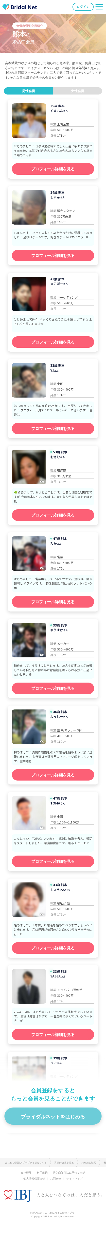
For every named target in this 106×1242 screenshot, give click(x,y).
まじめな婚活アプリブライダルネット (26, 1162)
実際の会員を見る (64, 1162)
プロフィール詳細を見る (53, 169)
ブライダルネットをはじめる (53, 1116)
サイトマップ (74, 1178)
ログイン (83, 7)
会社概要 (26, 1172)
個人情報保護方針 (34, 1178)
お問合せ (55, 1178)
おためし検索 (88, 1162)
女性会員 (77, 91)
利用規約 (42, 1172)
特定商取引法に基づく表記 (69, 1172)
